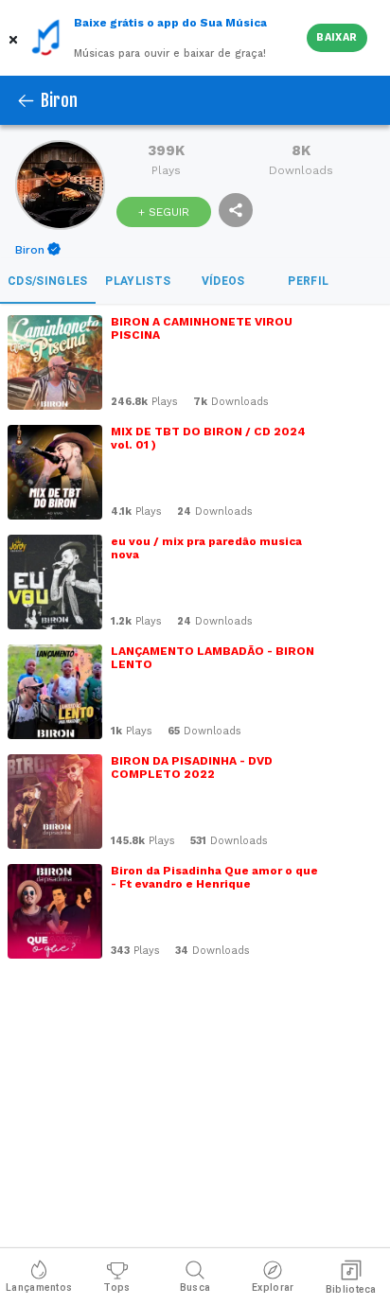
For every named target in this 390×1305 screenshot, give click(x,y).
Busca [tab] (195, 1287)
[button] (15, 37)
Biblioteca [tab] (351, 1289)
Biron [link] (29, 249)
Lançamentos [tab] (39, 1287)
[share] (236, 210)
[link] (39, 249)
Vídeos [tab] (223, 281)
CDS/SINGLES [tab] (48, 281)
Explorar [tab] (272, 1287)
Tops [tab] (116, 1287)
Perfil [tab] (308, 281)
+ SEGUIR (163, 212)
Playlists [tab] (137, 281)
